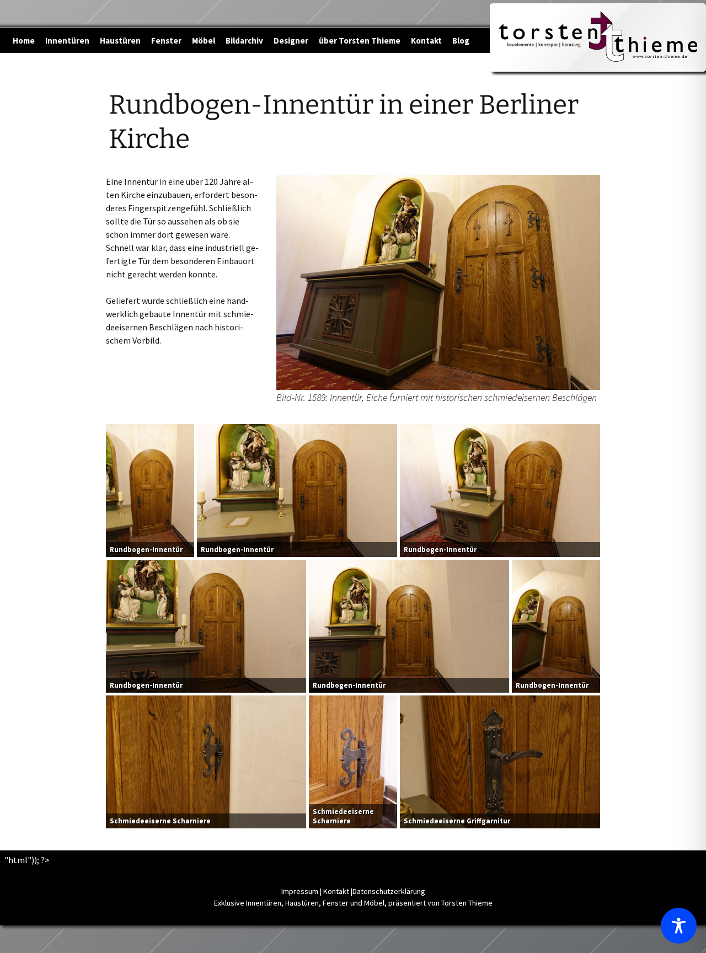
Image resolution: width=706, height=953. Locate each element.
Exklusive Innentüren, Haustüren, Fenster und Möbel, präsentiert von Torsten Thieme (353, 903)
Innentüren (67, 40)
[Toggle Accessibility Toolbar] (679, 926)
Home (24, 40)
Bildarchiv (244, 40)
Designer (291, 40)
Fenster (166, 40)
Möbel (203, 40)
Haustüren (120, 40)
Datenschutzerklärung (388, 891)
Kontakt (426, 40)
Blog (460, 40)
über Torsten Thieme (359, 40)
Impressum (299, 891)
